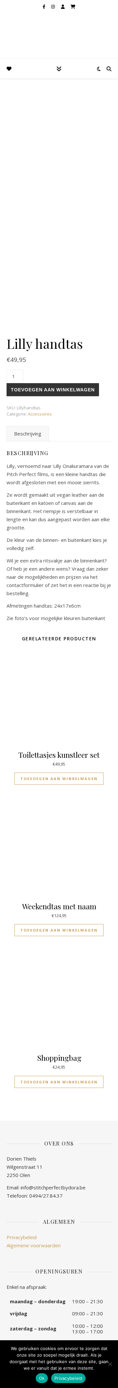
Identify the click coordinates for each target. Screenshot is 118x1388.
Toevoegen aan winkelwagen (53, 389)
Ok (42, 1378)
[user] (63, 6)
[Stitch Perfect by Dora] (16, 29)
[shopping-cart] (72, 6)
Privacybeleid (22, 1237)
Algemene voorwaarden (34, 1245)
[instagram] (53, 6)
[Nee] (110, 1364)
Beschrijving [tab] (27, 433)
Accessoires (40, 414)
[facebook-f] (44, 6)
